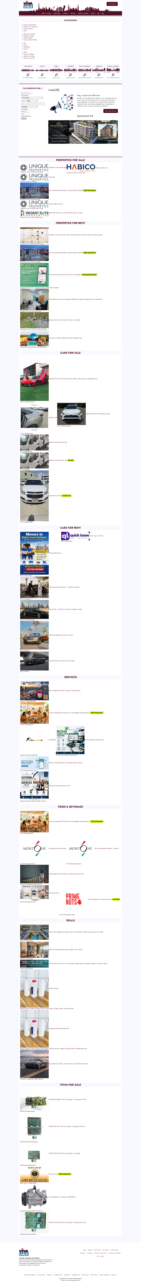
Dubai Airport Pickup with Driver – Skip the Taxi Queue (64, 587)
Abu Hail (82, 173)
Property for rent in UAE (27, 244)
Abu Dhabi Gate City (40, 801)
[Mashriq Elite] (83, 132)
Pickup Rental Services (55, 553)
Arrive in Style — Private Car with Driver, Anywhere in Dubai (65, 609)
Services (66, 1008)
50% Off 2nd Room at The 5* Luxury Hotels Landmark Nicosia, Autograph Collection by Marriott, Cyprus (78, 963)
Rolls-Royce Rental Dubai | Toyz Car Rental (61, 635)
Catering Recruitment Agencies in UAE (59, 786)
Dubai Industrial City (71, 755)
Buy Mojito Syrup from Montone (57, 848)
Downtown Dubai (38, 172)
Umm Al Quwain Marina (40, 329)
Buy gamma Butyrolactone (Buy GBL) (59, 1028)
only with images (26, 116)
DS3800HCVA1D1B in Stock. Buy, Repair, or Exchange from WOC (67, 1222)
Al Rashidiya (37, 199)
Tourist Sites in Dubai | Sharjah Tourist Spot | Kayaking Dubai (65, 338)
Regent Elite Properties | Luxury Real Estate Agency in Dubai (65, 213)
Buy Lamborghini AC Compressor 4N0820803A (62, 1197)
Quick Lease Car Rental (96, 536)
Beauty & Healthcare (76, 1049)
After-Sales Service (54, 893)
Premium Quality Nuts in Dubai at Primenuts (100, 899)
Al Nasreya (30, 433)
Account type (24, 95)
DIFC (32, 725)
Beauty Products (24, 1008)
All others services (61, 755)
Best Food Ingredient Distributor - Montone (107, 848)
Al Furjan (33, 902)
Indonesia (35, 1142)
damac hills (52, 177)
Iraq (33, 1111)
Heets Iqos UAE (53, 1174)
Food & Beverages (25, 725)
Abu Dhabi (30, 522)
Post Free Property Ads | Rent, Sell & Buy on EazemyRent (65, 275)
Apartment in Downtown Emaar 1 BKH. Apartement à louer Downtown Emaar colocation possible (75, 235)
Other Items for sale (25, 1183)
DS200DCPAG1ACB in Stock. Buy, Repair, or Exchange (64, 1153)
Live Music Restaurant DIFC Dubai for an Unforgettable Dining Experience (69, 713)
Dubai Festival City (37, 1211)
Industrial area (30, 402)
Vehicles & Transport (26, 1079)
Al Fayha (72, 915)
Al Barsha (29, 451)
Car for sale (23, 402)
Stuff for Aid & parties (47, 1008)
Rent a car (23, 575)
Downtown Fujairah (53, 288)
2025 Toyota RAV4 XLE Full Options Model (98, 414)
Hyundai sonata (53, 417)
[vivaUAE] (57, 4)
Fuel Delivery (52, 740)
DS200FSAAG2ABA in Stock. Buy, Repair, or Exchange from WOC (67, 1099)
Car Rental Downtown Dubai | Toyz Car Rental (61, 661)
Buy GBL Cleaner (53, 988)
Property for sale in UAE (27, 172)
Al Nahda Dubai (38, 217)
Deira (27, 650)
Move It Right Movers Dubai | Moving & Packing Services (65, 691)
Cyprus (31, 941)
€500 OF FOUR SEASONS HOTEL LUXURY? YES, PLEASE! (65, 950)
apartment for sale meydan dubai (58, 167)
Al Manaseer (67, 426)
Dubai (35, 181)
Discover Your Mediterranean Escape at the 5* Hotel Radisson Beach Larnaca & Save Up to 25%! (76, 932)
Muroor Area (37, 311)
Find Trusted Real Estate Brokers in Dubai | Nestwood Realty (65, 190)
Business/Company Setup (27, 755)
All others (32, 1049)
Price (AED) (24, 109)
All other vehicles (58, 1008)
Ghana (34, 1234)
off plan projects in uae (101, 168)
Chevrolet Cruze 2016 (55, 496)
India (34, 1165)
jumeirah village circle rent (56, 204)
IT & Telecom (23, 770)
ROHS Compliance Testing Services (94, 740)
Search (24, 118)
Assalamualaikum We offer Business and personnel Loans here (66, 874)
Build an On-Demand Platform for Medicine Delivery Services (66, 763)
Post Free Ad (112, 4)
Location (23, 101)
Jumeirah (33, 701)
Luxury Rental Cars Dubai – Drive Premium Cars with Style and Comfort (68, 1064)
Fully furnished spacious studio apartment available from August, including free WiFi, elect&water (75, 299)
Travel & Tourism (24, 941)
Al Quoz (28, 599)
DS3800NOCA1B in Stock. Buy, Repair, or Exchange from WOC (67, 1126)
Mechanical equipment (26, 1111)
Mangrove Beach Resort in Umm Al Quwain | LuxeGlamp (64, 320)
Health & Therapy (35, 1008)
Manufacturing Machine (26, 1165)
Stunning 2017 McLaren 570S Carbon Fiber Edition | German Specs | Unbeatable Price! (73, 379)
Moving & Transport (25, 701)
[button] (49, 13)
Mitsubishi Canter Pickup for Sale (58, 442)
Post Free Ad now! (110, 111)
